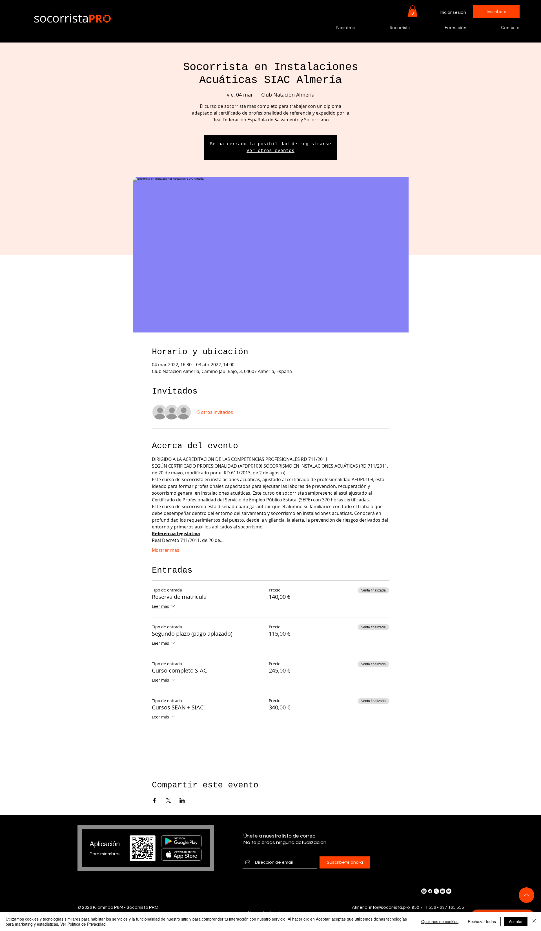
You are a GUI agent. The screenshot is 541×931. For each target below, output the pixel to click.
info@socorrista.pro (389, 907)
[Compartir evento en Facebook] (154, 800)
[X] (436, 891)
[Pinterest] (448, 891)
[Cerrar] (534, 921)
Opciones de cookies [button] (439, 921)
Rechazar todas (482, 921)
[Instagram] (424, 891)
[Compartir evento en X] (168, 800)
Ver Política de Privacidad (83, 924)
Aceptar (516, 921)
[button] (412, 11)
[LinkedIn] (442, 891)
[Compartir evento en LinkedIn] (182, 800)
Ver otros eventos (270, 150)
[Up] (526, 895)
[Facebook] (430, 891)
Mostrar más (165, 550)
